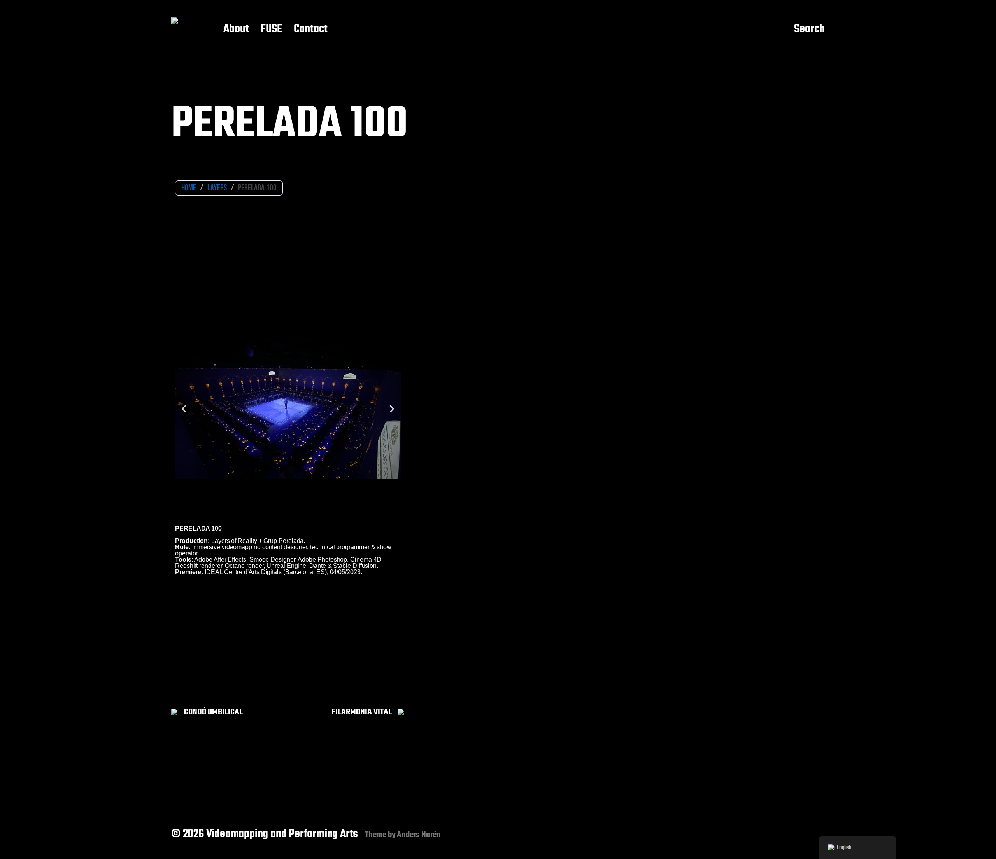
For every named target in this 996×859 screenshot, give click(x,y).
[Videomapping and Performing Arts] (181, 29)
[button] (184, 408)
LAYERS (217, 188)
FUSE (271, 29)
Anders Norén (419, 835)
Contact (311, 29)
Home (188, 188)
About (236, 29)
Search (809, 29)
